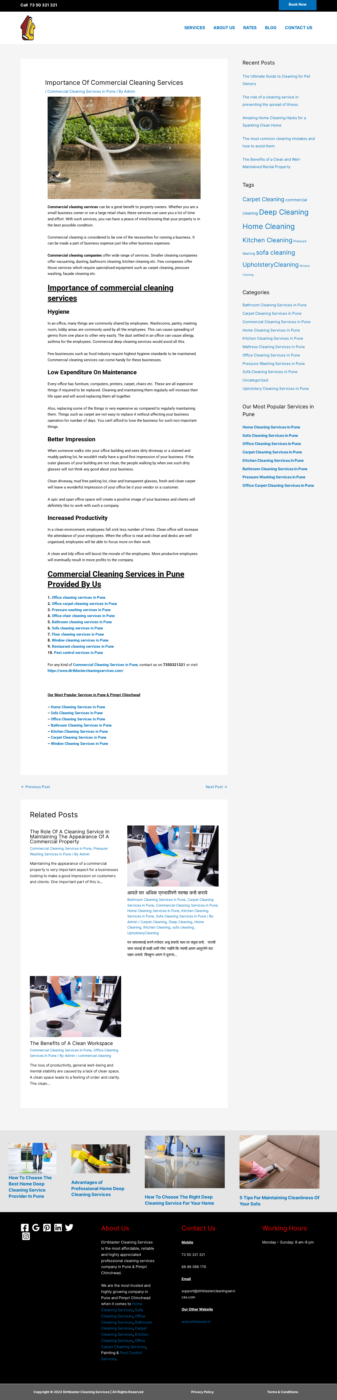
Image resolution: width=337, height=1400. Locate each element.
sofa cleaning (183, 927)
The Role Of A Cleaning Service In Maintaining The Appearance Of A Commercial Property (70, 836)
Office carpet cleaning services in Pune (84, 603)
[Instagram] (26, 1236)
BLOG (271, 27)
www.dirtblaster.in (196, 1321)
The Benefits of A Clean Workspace (71, 1043)
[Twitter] (69, 1227)
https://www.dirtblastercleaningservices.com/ (86, 670)
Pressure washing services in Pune (81, 610)
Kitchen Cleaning (156, 927)
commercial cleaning (94, 1055)
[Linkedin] (58, 1227)
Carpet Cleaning (154, 922)
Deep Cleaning (180, 922)
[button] (298, 5)
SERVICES (194, 27)
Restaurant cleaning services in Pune (83, 646)
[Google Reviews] (36, 1227)
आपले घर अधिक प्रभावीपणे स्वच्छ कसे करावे (167, 893)
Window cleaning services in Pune (80, 640)
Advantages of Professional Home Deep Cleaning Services (97, 1188)
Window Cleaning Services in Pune (79, 743)
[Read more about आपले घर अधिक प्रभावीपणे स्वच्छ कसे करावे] (173, 855)
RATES (250, 27)
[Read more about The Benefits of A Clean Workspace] (75, 1006)
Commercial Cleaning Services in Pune (81, 91)
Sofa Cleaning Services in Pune (77, 713)
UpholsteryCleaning (143, 933)
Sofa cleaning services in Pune (77, 628)
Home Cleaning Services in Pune (78, 707)
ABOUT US (224, 27)
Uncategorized (255, 380)
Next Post (216, 786)
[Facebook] (24, 1227)
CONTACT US (298, 27)
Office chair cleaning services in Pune (83, 616)
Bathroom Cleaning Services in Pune (81, 725)
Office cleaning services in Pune (78, 597)
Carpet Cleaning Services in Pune (78, 737)
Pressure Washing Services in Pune (274, 363)
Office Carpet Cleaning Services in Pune (278, 485)
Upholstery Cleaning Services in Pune (276, 388)
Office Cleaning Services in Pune (78, 719)
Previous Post (35, 786)
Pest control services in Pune (78, 652)
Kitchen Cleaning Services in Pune (79, 731)
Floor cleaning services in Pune (78, 634)
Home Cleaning (269, 226)
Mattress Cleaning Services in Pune (274, 346)
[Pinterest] (47, 1227)
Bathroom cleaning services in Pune (82, 622)
